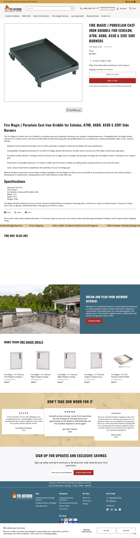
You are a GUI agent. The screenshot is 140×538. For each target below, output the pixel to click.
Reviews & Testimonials (68, 503)
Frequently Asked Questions (66, 499)
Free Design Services (60, 16)
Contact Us (105, 16)
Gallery (85, 504)
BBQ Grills (26, 16)
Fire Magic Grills (95, 46)
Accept (106, 530)
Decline (126, 530)
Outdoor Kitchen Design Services (45, 499)
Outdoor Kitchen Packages (46, 503)
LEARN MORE (94, 321)
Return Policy (64, 506)
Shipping (92, 69)
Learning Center (77, 16)
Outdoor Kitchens (12, 16)
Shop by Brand (93, 16)
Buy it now (113, 80)
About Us (86, 498)
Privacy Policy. (51, 533)
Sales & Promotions (41, 16)
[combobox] (50, 8)
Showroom (87, 501)
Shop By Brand (41, 506)
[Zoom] (43, 63)
